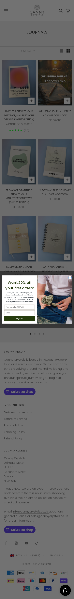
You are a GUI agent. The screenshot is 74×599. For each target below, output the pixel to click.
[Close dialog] (69, 277)
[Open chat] (65, 590)
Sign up (19, 318)
